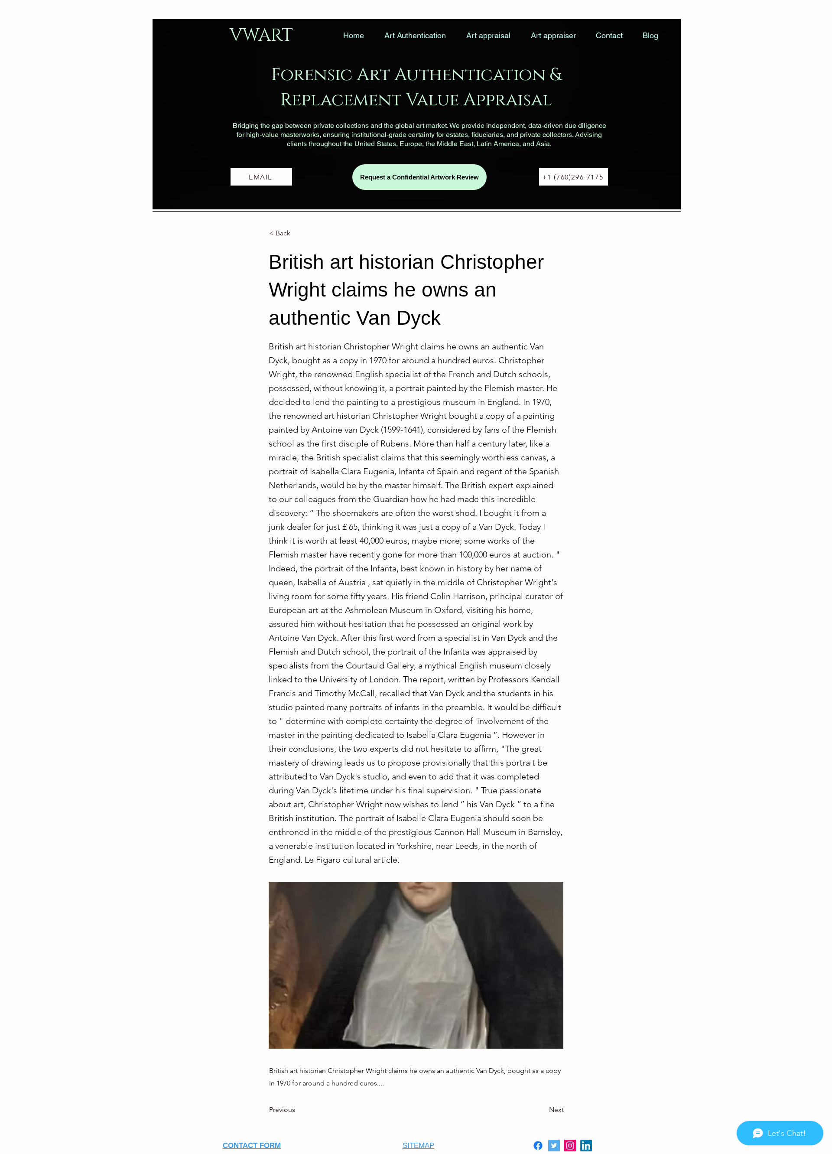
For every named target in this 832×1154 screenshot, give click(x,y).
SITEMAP (418, 1145)
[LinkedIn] (586, 1145)
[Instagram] (570, 1145)
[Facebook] (538, 1145)
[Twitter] (554, 1145)
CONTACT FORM (252, 1145)
